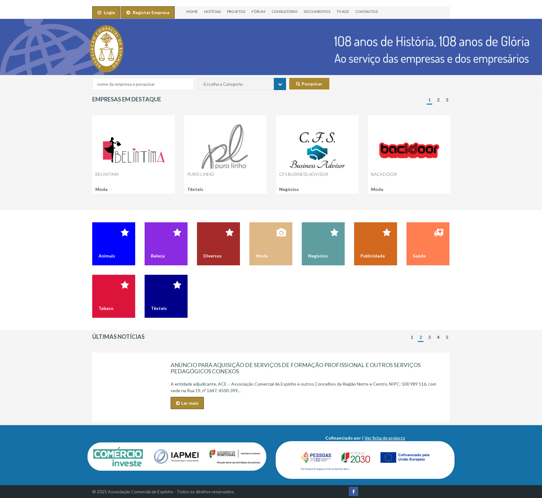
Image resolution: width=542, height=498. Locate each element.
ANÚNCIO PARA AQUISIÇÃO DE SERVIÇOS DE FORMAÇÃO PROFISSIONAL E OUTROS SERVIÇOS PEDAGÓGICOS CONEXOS (296, 368)
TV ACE (343, 11)
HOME (192, 11)
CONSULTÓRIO (285, 11)
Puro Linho (200, 174)
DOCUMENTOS (317, 11)
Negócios (289, 189)
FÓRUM (258, 11)
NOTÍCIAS (212, 11)
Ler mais (190, 403)
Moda (101, 189)
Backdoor (384, 174)
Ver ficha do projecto (384, 438)
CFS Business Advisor (303, 174)
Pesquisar (312, 83)
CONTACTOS (366, 11)
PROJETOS (236, 11)
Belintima (107, 174)
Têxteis (195, 189)
